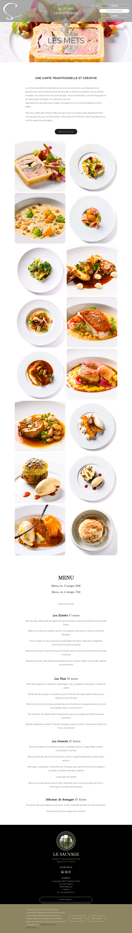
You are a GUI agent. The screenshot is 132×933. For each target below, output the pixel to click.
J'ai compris (77, 918)
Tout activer (97, 918)
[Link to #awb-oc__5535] (66, 24)
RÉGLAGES (31, 928)
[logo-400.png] (13, 3)
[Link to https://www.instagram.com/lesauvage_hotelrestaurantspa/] (66, 872)
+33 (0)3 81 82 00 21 (67, 892)
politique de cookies (48, 924)
